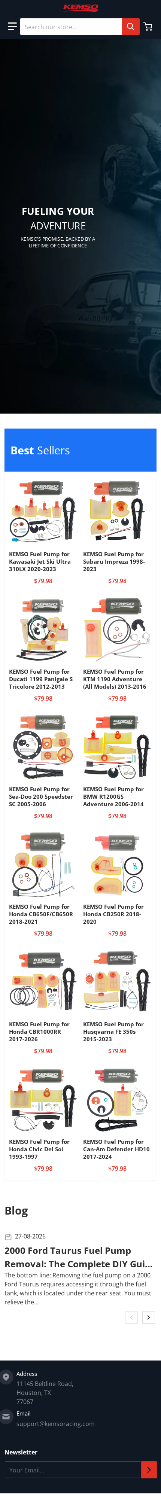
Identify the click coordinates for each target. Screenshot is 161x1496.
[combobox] (79, 26)
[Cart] (149, 26)
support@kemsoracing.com (55, 1424)
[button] (12, 26)
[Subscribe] (149, 1469)
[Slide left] (131, 1317)
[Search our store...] (131, 26)
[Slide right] (148, 1317)
